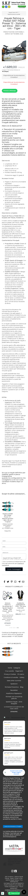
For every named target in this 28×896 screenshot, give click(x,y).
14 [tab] (23, 60)
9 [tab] (15, 60)
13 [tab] (21, 60)
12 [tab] (20, 60)
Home (10, 668)
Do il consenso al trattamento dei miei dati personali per (14, 563)
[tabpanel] (14, 49)
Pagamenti (19, 671)
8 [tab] (13, 60)
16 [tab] (13, 62)
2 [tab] (4, 60)
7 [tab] (12, 60)
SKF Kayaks (19, 636)
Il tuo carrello (9, 671)
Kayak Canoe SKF (13, 12)
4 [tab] (7, 60)
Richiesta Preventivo (12, 687)
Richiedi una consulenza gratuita (14, 697)
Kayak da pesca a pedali (14, 14)
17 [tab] (14, 62)
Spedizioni (14, 684)
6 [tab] (10, 60)
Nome (4, 540)
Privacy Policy (14, 711)
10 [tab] (17, 60)
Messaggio (5, 552)
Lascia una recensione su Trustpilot (12, 826)
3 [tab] (6, 60)
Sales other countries (14, 680)
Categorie (17, 668)
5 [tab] (9, 60)
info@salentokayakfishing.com (14, 890)
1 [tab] (3, 60)
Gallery (22, 677)
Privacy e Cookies (10, 674)
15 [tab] (24, 60)
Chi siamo (20, 674)
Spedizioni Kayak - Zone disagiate (14, 702)
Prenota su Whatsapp (10, 90)
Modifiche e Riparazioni (14, 693)
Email (4, 546)
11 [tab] (18, 60)
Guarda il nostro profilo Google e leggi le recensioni (16, 772)
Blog (21, 687)
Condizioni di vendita (11, 677)
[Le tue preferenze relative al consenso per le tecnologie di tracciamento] (2, 893)
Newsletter (14, 690)
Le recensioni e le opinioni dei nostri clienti (14, 707)
